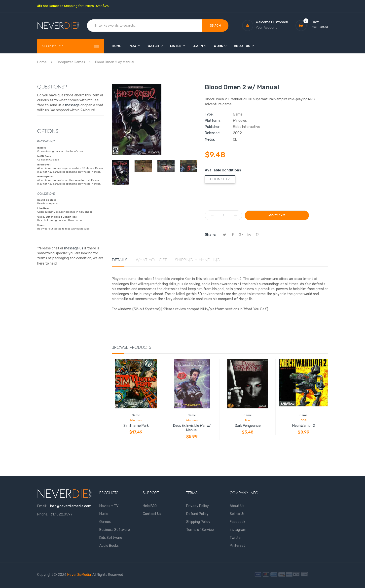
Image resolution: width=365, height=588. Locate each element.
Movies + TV (108, 506)
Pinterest (237, 546)
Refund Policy (197, 514)
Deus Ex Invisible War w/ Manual (192, 428)
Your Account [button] (266, 27)
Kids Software (110, 538)
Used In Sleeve (220, 179)
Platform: (212, 120)
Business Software (114, 530)
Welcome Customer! (272, 22)
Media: (210, 139)
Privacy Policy (197, 506)
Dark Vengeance (248, 426)
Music (103, 514)
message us (73, 248)
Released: (212, 133)
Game (136, 415)
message (72, 105)
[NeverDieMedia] (58, 26)
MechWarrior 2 (303, 426)
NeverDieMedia (79, 575)
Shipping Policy (198, 522)
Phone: (42, 514)
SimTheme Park (136, 426)
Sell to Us (237, 514)
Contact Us (152, 514)
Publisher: (212, 127)
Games (105, 522)
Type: (209, 114)
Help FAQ (150, 506)
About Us (237, 506)
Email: (42, 506)
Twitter (236, 538)
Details (119, 260)
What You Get (151, 260)
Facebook (237, 522)
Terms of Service (200, 530)
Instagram (238, 530)
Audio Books (109, 546)
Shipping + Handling (197, 260)
